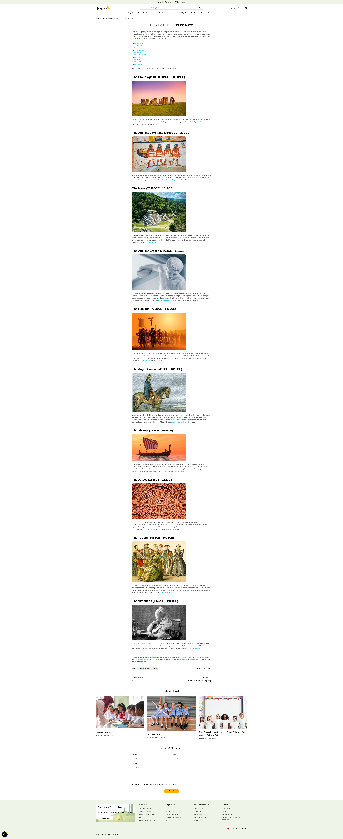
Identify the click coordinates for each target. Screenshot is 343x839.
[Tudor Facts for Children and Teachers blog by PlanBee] (159, 542)
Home (97, 18)
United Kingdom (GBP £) (238, 828)
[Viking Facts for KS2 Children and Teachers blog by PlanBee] (159, 435)
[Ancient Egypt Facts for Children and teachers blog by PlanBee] (159, 137)
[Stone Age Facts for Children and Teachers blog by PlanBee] (159, 82)
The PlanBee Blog (107, 18)
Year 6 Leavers (153, 734)
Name (134, 754)
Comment (135, 763)
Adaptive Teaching (103, 732)
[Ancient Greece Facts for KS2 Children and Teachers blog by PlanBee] (159, 255)
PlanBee (103, 834)
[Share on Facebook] (204, 668)
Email (175, 754)
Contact (182, 2)
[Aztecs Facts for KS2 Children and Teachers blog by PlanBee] (159, 484)
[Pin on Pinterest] (209, 668)
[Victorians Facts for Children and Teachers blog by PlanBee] (159, 605)
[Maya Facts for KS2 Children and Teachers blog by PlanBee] (159, 193)
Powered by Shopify (113, 834)
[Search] (200, 8)
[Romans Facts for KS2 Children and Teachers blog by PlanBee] (159, 313)
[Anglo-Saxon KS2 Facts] (159, 374)
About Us (161, 2)
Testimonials (169, 2)
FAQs (177, 2)
